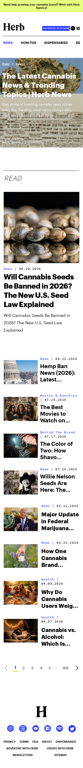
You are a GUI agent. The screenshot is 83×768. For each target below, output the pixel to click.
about (47, 741)
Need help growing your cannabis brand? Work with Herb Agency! (41, 6)
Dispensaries (56, 43)
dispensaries (66, 741)
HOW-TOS (28, 43)
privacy (9, 741)
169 (65, 668)
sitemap (60, 755)
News (19, 64)
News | (10, 269)
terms (24, 741)
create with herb (60, 748)
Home (5, 64)
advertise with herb (56, 28)
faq (35, 741)
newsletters (23, 755)
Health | (50, 579)
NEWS (8, 43)
